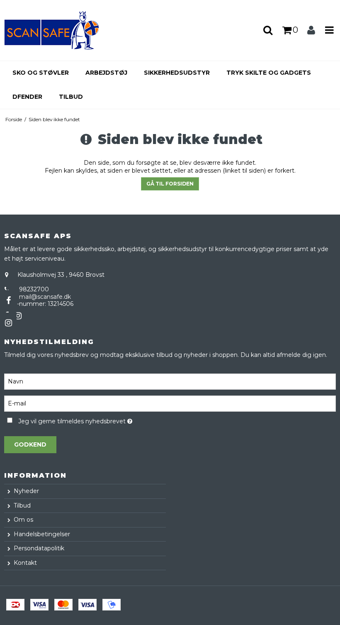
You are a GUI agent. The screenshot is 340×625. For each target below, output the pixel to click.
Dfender (27, 96)
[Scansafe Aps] (56, 30)
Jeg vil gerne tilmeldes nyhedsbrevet (96, 420)
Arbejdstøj (106, 72)
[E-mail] (170, 403)
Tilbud (71, 96)
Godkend (30, 444)
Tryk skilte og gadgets (268, 72)
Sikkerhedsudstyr (177, 72)
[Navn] (170, 381)
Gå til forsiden (170, 184)
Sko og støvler (40, 72)
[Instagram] (8, 322)
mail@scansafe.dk (45, 296)
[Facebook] (8, 300)
